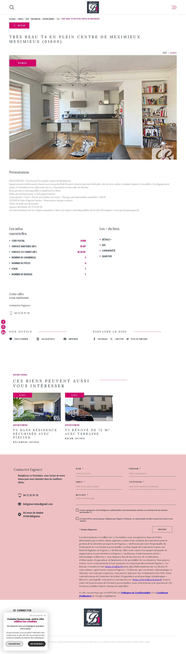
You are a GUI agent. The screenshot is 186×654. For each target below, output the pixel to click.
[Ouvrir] (11, 7)
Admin (120, 642)
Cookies (147, 642)
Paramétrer (14, 644)
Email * (80, 482)
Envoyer (162, 529)
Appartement (48, 19)
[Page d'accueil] (93, 7)
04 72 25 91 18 (21, 313)
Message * (82, 495)
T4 (58, 19)
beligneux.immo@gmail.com (38, 504)
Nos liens (127, 642)
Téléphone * (136, 482)
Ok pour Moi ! (36, 644)
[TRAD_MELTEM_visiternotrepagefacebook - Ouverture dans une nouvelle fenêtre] (3, 322)
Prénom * (135, 469)
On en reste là (36, 615)
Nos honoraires (86, 642)
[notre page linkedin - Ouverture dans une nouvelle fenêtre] (3, 332)
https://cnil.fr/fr (114, 566)
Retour (21, 25)
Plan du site (98, 642)
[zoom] (93, 107)
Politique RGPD (137, 642)
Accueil (12, 19)
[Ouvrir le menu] (174, 7)
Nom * (80, 469)
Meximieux (35, 19)
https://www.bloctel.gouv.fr (147, 579)
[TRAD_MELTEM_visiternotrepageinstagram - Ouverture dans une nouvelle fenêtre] (3, 327)
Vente (20, 19)
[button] (81, 155)
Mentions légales (110, 642)
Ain (27, 19)
